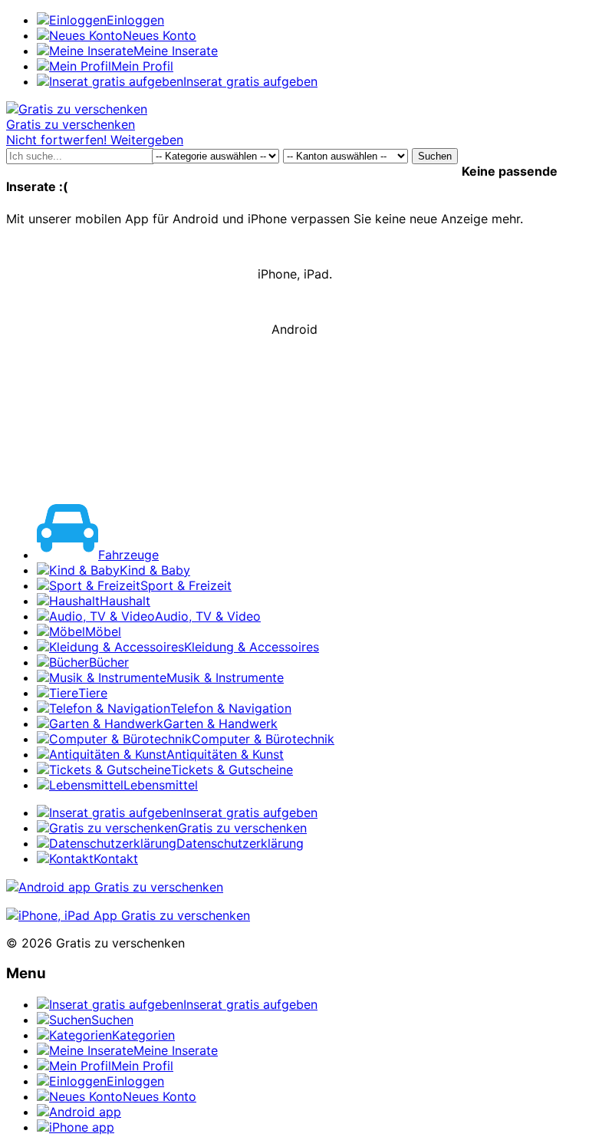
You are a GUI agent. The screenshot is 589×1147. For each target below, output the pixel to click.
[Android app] (114, 887)
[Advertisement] (294, 431)
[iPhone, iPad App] (128, 915)
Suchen (435, 156)
